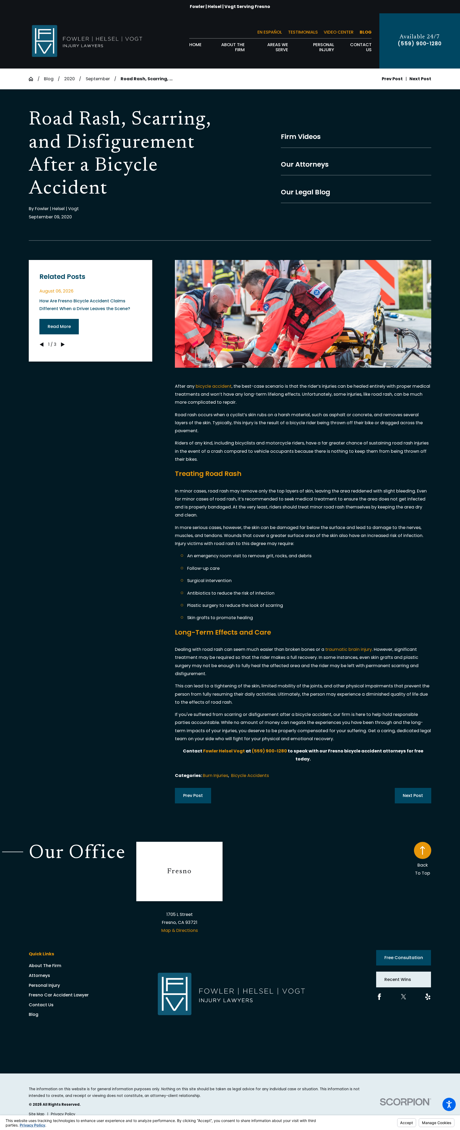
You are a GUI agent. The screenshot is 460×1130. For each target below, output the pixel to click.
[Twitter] (403, 996)
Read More (59, 326)
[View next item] (63, 344)
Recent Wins (397, 979)
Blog (366, 32)
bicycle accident (214, 386)
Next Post (413, 795)
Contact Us (41, 1005)
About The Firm (45, 966)
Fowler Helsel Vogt (224, 751)
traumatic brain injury (348, 649)
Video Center (339, 32)
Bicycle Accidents (250, 775)
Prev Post (193, 795)
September (98, 79)
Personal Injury (44, 985)
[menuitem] (195, 47)
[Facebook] (379, 996)
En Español (269, 32)
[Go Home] (33, 79)
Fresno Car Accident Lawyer (59, 995)
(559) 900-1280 (420, 44)
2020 (69, 79)
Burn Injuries (215, 775)
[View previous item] (41, 344)
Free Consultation (403, 958)
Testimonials (303, 32)
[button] (449, 1104)
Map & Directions (179, 930)
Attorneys (39, 975)
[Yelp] (428, 996)
